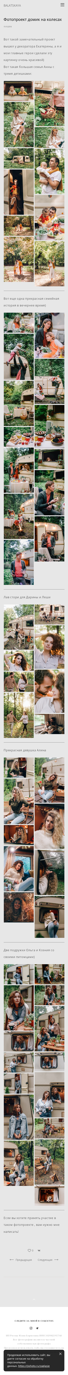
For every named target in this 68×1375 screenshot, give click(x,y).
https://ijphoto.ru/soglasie (34, 1366)
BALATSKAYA (12, 5)
